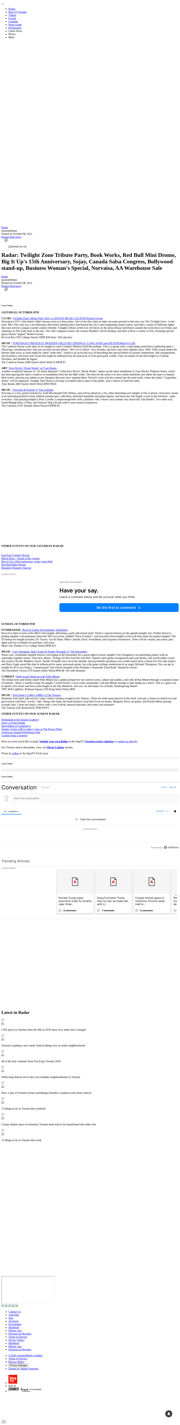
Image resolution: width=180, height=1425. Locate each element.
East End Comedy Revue (15, 555)
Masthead (13, 1327)
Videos (12, 15)
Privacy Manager (18, 1365)
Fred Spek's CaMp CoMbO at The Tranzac (37, 695)
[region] (90, 817)
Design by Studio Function (23, 1368)
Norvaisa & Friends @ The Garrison (33, 389)
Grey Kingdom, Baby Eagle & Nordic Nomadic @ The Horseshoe (50, 651)
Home (11, 8)
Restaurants (14, 27)
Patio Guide (15, 24)
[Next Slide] (175, 895)
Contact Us (14, 1311)
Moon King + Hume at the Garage (20, 558)
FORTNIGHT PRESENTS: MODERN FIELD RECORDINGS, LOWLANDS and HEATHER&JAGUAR (74, 343)
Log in (164, 787)
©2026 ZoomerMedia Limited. (25, 1355)
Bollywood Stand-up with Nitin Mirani (38, 676)
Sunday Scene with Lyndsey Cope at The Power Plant (31, 729)
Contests (13, 21)
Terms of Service (17, 1336)
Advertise (13, 1314)
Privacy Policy (16, 1340)
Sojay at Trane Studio (13, 722)
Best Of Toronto (17, 12)
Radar (4, 227)
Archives (13, 1321)
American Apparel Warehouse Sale (20, 732)
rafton (15, 753)
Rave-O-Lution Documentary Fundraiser (45, 629)
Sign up (172, 787)
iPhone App (15, 1330)
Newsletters (14, 1324)
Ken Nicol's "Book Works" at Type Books (33, 368)
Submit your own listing (53, 741)
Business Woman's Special (16, 567)
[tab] (11, 811)
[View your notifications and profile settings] (175, 811)
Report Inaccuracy (11, 236)
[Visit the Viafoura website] (171, 847)
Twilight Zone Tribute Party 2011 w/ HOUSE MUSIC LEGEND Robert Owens (58, 318)
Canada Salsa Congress (14, 735)
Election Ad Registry (20, 1333)
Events (12, 18)
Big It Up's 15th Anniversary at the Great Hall (26, 561)
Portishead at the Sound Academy (20, 719)
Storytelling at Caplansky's (16, 726)
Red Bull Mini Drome (13, 564)
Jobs (10, 1317)
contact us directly (127, 741)
